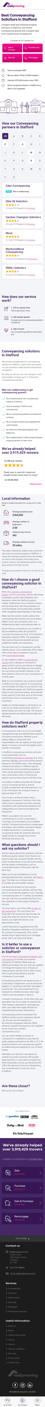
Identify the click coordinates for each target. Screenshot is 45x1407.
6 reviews (31, 240)
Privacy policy (14, 1358)
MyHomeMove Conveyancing (15, 250)
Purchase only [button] (33, 47)
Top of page (21, 1238)
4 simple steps (36, 1159)
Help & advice (14, 1298)
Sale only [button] (11, 58)
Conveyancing (14, 1289)
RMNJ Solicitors (16, 267)
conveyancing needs (15, 655)
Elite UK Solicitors (17, 201)
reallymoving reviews (17, 1335)
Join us (11, 1340)
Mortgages (12, 1307)
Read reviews (36, 484)
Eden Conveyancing (18, 185)
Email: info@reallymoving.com (22, 1273)
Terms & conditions (16, 1349)
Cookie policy (14, 1363)
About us (12, 1326)
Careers (11, 1344)
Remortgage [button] (33, 58)
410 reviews (32, 259)
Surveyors (12, 1293)
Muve (9, 233)
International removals (17, 1311)
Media (10, 1330)
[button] (22, 1172)
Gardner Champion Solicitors (23, 217)
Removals (12, 1302)
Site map (12, 1353)
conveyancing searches (22, 758)
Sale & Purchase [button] (11, 49)
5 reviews (31, 275)
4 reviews (31, 208)
